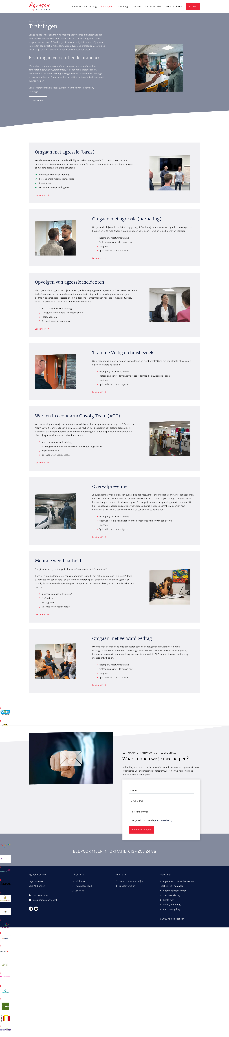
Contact (193, 6)
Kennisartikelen (174, 6)
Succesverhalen (153, 6)
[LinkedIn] (31, 908)
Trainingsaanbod (83, 886)
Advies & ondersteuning (84, 6)
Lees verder (38, 100)
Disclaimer (168, 900)
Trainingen (106, 6)
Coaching (123, 6)
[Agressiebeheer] (39, 6)
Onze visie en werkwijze (131, 881)
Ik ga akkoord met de (152, 820)
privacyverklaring (163, 820)
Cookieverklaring (171, 895)
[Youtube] (36, 908)
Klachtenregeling (171, 909)
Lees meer (40, 195)
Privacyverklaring (171, 904)
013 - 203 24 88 (41, 895)
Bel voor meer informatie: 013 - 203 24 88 (114, 851)
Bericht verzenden (141, 829)
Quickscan (80, 881)
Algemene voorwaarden (174, 890)
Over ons (136, 6)
